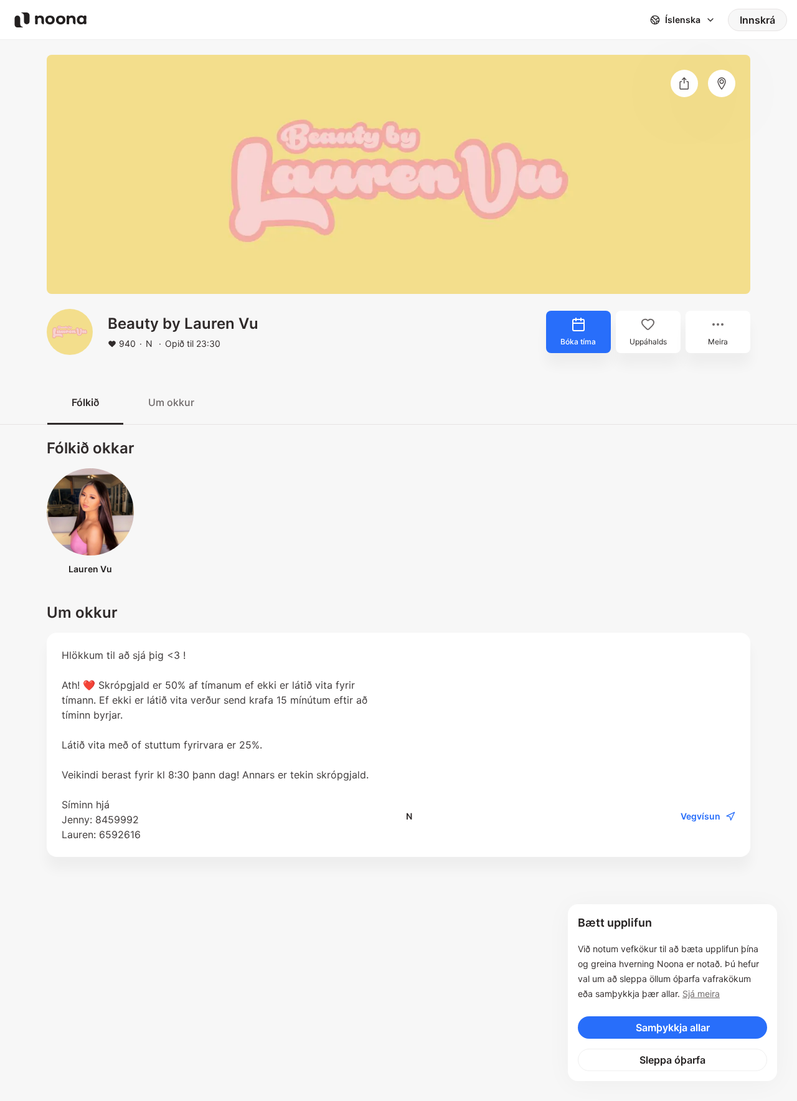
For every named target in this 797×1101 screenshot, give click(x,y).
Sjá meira (701, 993)
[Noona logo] (50, 19)
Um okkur (171, 402)
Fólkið (85, 402)
